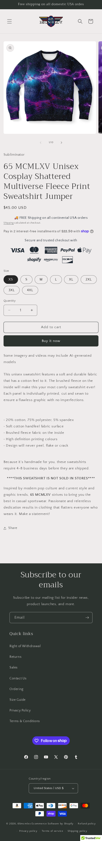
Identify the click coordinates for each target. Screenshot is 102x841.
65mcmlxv (24, 823)
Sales (13, 667)
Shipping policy (77, 831)
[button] (9, 21)
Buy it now (51, 341)
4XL (30, 290)
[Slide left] (40, 142)
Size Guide (17, 700)
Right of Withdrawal (25, 646)
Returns (15, 657)
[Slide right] (61, 142)
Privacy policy (28, 831)
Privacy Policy (20, 710)
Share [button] (12, 528)
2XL (89, 279)
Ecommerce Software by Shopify (52, 823)
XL (71, 279)
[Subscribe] (87, 617)
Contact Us (18, 678)
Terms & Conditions (24, 721)
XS (11, 279)
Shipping (9, 223)
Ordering (16, 689)
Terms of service (52, 831)
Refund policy (87, 823)
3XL (12, 290)
